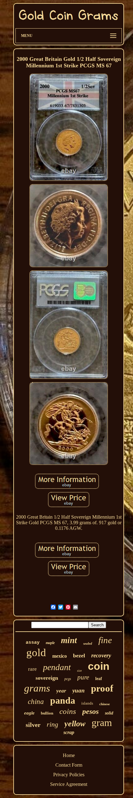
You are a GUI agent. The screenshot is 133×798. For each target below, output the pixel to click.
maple (50, 643)
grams (37, 688)
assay (33, 642)
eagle (29, 712)
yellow (74, 723)
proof (102, 688)
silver (33, 724)
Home (69, 755)
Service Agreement (68, 784)
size (79, 670)
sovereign (47, 678)
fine (105, 640)
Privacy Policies (68, 774)
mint (69, 640)
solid (109, 713)
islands (87, 703)
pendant (57, 667)
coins (67, 711)
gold (36, 653)
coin (98, 666)
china (36, 702)
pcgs (67, 679)
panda (62, 700)
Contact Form (68, 765)
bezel (79, 655)
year (61, 691)
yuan (78, 690)
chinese (104, 704)
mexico (59, 656)
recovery (101, 655)
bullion (47, 713)
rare (32, 669)
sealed (87, 643)
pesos (90, 711)
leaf (98, 678)
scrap (68, 732)
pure (83, 677)
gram (102, 722)
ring (52, 724)
